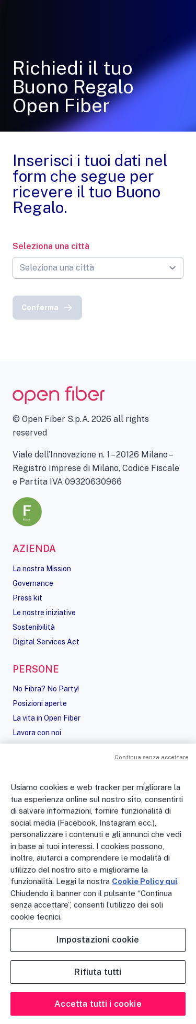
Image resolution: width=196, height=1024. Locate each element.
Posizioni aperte (40, 703)
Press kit (27, 598)
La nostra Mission (42, 568)
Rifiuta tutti (97, 972)
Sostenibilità (34, 627)
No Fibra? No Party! (46, 689)
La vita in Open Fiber (46, 718)
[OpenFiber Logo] (98, 395)
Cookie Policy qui (144, 881)
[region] (98, 884)
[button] (47, 308)
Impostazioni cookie (97, 940)
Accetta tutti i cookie (98, 1004)
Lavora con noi (37, 732)
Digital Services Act (46, 642)
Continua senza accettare (151, 757)
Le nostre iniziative (44, 612)
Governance (33, 583)
